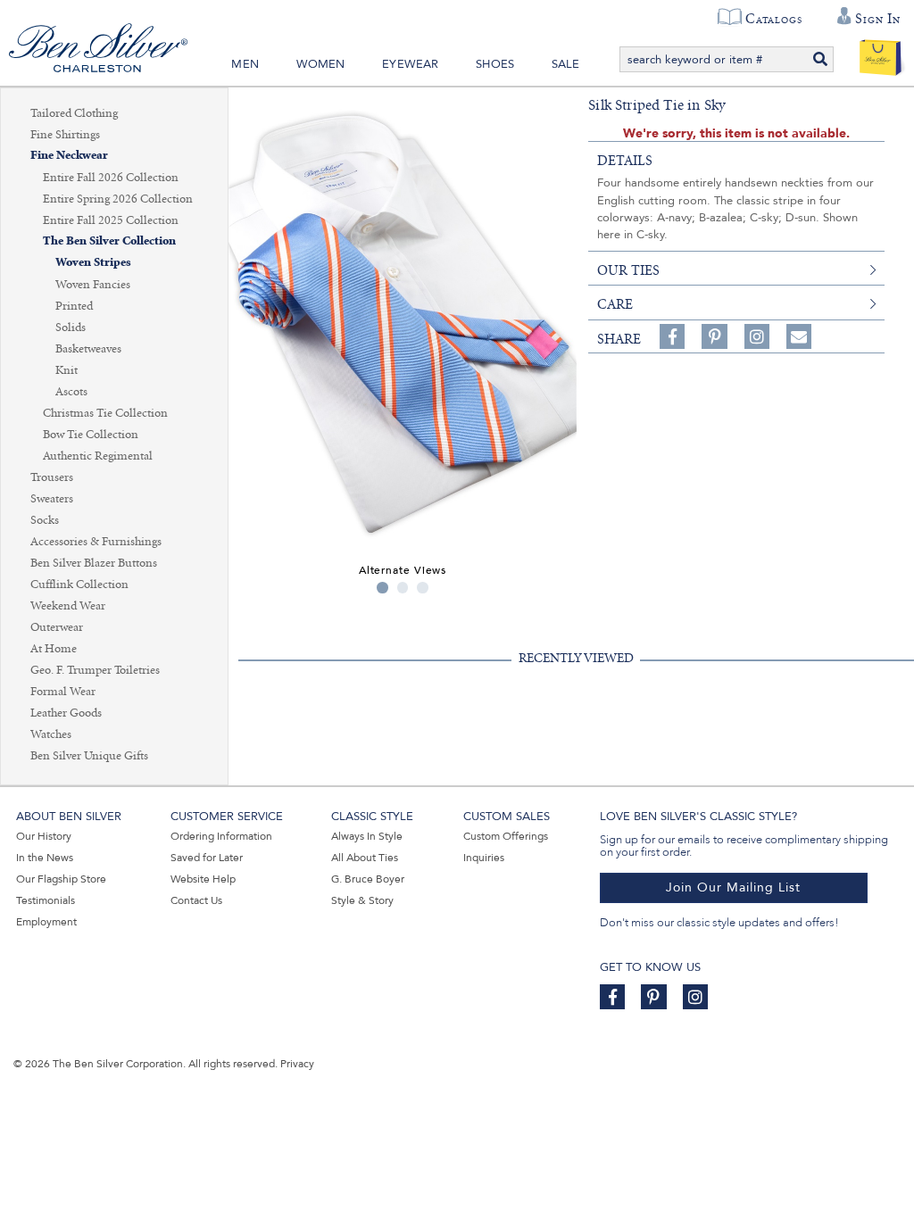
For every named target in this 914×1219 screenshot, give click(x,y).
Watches (50, 734)
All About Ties (364, 857)
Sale (566, 64)
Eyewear (410, 64)
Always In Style (367, 836)
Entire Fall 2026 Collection (111, 177)
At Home (53, 649)
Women (320, 64)
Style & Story (362, 900)
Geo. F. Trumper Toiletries (95, 670)
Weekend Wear (67, 606)
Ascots (71, 392)
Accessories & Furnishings (96, 541)
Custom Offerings (505, 836)
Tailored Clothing (74, 113)
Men (245, 64)
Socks (44, 520)
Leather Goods (66, 713)
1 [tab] (382, 587)
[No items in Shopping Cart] (880, 53)
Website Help (203, 879)
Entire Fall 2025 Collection (111, 220)
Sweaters (51, 499)
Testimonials (45, 900)
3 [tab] (422, 587)
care (615, 304)
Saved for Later (206, 857)
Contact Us (196, 900)
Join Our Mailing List (733, 887)
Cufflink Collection (79, 584)
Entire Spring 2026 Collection (118, 199)
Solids (70, 327)
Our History (43, 836)
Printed (74, 306)
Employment (46, 922)
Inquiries (483, 857)
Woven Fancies (92, 284)
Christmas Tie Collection (105, 413)
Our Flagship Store (61, 879)
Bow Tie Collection (90, 434)
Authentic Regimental (98, 456)
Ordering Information (221, 836)
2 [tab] (403, 587)
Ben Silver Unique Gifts (89, 756)
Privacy (297, 1064)
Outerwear (56, 627)
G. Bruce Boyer (367, 879)
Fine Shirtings (65, 135)
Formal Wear (63, 691)
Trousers (51, 477)
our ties (628, 270)
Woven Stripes (93, 263)
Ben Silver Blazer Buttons (93, 563)
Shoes (495, 64)
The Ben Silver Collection (109, 241)
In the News (44, 857)
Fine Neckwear (69, 156)
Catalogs (773, 19)
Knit (66, 370)
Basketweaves (88, 349)
